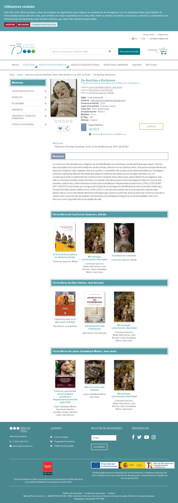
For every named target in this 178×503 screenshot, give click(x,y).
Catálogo (29, 65)
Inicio (16, 64)
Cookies (111, 493)
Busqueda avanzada (129, 51)
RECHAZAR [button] (23, 24)
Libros (20, 74)
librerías (116, 65)
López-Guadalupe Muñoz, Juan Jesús (105, 87)
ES (136, 39)
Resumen (58, 156)
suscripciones (85, 65)
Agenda (137, 65)
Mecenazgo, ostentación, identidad (94, 258)
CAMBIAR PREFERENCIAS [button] (44, 24)
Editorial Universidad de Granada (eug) (108, 100)
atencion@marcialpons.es (23, 446)
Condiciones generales (95, 493)
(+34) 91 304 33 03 (20, 441)
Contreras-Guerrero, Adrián (101, 93)
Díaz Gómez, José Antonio (101, 90)
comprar (151, 126)
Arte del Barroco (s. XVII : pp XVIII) (74, 74)
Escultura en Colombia (124, 255)
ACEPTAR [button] (10, 24)
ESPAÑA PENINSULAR (159, 39)
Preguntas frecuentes (64, 441)
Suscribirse (99, 447)
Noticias (151, 65)
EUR (143, 39)
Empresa (17, 110)
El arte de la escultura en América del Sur (65, 256)
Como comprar (61, 437)
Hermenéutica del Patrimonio (94, 327)
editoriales (53, 65)
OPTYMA (100, 499)
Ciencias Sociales (23, 91)
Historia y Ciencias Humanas (38, 74)
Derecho (17, 97)
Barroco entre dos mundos (95, 388)
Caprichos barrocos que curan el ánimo (65, 320)
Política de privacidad (64, 446)
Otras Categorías (23, 124)
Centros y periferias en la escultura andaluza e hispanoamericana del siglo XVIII (65, 397)
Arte (55, 74)
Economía (18, 103)
